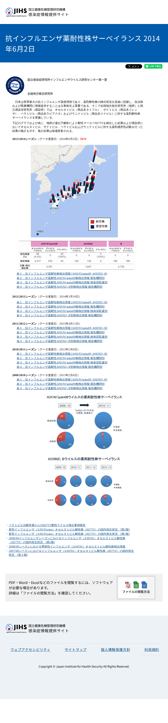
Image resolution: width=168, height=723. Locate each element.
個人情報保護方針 (115, 649)
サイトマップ (76, 649)
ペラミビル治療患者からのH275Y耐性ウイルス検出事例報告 (47, 525)
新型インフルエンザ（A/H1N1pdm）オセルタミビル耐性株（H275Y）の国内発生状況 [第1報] (69, 533)
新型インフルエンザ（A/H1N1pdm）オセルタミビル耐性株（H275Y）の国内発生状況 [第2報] (69, 529)
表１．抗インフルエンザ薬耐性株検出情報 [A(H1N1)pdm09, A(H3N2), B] (62, 273)
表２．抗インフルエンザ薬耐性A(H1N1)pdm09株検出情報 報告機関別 (61, 278)
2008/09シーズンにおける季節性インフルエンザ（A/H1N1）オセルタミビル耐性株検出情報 (67, 546)
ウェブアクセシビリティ (30, 649)
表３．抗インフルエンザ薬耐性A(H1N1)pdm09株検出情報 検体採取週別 (62, 282)
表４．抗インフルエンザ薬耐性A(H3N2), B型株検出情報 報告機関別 (59, 286)
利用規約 (151, 649)
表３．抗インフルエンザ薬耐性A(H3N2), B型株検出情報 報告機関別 (59, 388)
